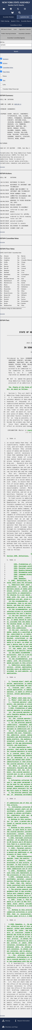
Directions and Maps (11, 1027)
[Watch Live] (4, 9)
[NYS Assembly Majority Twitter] (18, 9)
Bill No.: (2, 42)
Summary (5, 59)
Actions (5, 63)
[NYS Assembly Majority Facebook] (11, 9)
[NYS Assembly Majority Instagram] (25, 9)
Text (4, 80)
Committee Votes (8, 67)
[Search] (19, 13)
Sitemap (7, 1020)
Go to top (2, 167)
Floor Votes (6, 72)
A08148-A (17, 104)
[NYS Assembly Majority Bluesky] (12, 13)
